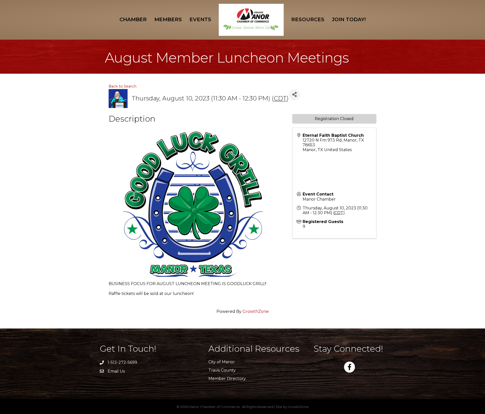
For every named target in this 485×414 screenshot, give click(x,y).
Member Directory (227, 378)
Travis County (222, 370)
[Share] (294, 94)
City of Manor (221, 362)
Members (168, 19)
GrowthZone (256, 311)
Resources (307, 19)
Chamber (133, 19)
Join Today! (349, 19)
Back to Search (122, 86)
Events (200, 19)
